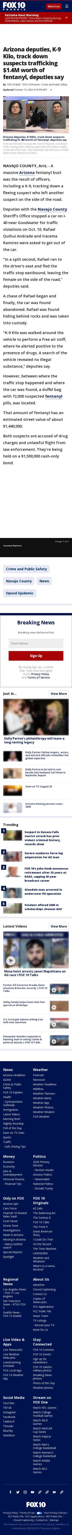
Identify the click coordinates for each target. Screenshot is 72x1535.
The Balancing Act (44, 1213)
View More (59, 694)
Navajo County (19, 581)
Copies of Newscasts (40, 1300)
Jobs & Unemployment (12, 1172)
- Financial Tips (12, 1184)
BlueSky (8, 1430)
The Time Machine (44, 1248)
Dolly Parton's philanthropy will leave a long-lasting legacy (34, 740)
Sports (7, 1137)
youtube (32, 1492)
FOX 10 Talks (41, 1222)
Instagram (9, 1412)
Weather (40, 1069)
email (54, 1492)
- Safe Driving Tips (14, 1146)
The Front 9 (40, 1227)
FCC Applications (43, 1306)
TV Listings (39, 1320)
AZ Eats (38, 1208)
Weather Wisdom (44, 1112)
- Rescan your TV (43, 1325)
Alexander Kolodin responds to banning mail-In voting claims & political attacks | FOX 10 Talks (22, 1039)
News (44, 581)
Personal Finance (13, 1179)
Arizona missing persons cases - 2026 (44, 805)
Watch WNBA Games (41, 1462)
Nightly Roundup (13, 1123)
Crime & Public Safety (12, 1086)
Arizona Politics (42, 1174)
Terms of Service (38, 677)
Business (8, 1162)
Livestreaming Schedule (12, 1364)
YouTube (8, 1403)
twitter (18, 1492)
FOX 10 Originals (40, 1200)
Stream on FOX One (42, 1399)
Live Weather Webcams (11, 1356)
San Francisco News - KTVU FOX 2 (14, 1304)
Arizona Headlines (14, 1075)
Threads (8, 1426)
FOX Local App (12, 1370)
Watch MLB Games (40, 1422)
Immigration (10, 1109)
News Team (40, 1316)
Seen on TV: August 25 (38, 786)
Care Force (10, 1208)
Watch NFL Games (44, 1407)
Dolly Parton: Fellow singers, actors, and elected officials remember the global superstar (47, 755)
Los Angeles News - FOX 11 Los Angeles (14, 1293)
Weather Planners (44, 1093)
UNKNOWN (40, 1253)
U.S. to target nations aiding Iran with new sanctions (23, 1021)
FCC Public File (42, 1311)
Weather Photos (43, 1107)
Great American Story (42, 1233)
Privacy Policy (40, 674)
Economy (9, 1166)
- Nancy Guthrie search (12, 1245)
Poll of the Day (12, 1128)
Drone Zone (10, 1225)
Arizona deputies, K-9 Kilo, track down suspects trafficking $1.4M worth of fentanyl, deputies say (35, 138)
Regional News (10, 1281)
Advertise (39, 1285)
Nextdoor (9, 1435)
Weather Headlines (44, 1084)
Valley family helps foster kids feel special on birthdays (24, 1003)
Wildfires (38, 1089)
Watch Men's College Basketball (44, 1446)
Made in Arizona (13, 1235)
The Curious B (42, 1217)
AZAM (7, 1080)
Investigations (11, 1230)
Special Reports (12, 1252)
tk (40, 1492)
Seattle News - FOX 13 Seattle (12, 1314)
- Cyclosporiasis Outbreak (12, 1103)
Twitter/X (8, 1421)
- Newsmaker (41, 1179)
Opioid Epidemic (19, 593)
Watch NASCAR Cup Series (42, 1430)
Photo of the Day (44, 1383)
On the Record (42, 1244)
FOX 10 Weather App (13, 1376)
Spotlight (8, 1257)
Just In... (10, 693)
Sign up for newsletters (40, 1360)
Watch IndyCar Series (42, 1438)
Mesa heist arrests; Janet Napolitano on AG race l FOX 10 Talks (35, 973)
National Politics (43, 1184)
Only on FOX (13, 1198)
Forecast (38, 1075)
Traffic (7, 1142)
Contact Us (40, 1294)
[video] (36, 949)
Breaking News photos (42, 1376)
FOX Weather (41, 1116)
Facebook (9, 1417)
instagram (25, 1492)
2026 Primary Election (41, 1163)
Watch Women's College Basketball (44, 1454)
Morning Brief (11, 1119)
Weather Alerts (42, 1098)
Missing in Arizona (14, 1239)
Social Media (14, 1397)
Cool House (10, 1221)
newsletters (62, 1492)
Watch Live (54, 6)
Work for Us (40, 1329)
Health (7, 1097)
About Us (41, 1279)
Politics (39, 1156)
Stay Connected (42, 1341)
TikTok (7, 1407)
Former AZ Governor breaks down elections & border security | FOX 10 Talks (25, 988)
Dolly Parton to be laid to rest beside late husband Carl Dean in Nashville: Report (45, 772)
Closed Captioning (44, 1289)
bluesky (47, 1492)
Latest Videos (15, 926)
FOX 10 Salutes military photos (42, 1368)
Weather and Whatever (41, 1259)
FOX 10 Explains (13, 1092)
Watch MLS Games (40, 1470)
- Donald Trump (43, 1188)
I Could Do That (43, 1239)
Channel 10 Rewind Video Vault (15, 1214)
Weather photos (43, 1387)
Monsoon (39, 1080)
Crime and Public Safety (54, 84)
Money (9, 1156)
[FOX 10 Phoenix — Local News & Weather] (14, 6)
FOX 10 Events (42, 1354)
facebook (10, 1492)
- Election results (43, 1170)
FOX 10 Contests (43, 1349)
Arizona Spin (10, 1204)
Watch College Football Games (43, 1413)
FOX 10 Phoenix (31, 84)
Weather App (41, 1103)
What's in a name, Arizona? (44, 1267)
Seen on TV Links (13, 1132)
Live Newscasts (12, 1349)
